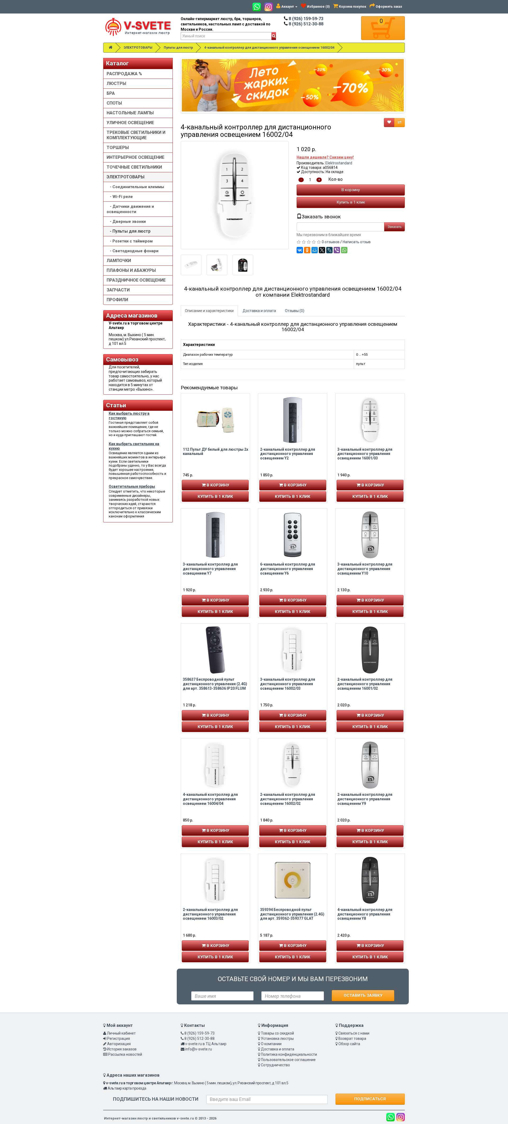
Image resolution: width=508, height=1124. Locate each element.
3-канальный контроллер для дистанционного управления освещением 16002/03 (287, 683)
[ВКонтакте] (300, 250)
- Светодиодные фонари (132, 251)
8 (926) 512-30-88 (305, 23)
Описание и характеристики (209, 311)
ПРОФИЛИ (117, 299)
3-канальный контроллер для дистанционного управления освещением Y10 (364, 568)
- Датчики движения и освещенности (130, 209)
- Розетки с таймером (130, 241)
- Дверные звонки (126, 221)
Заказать (394, 227)
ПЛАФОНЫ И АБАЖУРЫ (131, 270)
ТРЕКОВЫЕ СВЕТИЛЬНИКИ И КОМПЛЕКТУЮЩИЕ (136, 135)
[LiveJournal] (329, 250)
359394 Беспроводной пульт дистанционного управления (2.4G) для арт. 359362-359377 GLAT (292, 914)
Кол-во (335, 179)
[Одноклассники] (307, 250)
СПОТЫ (114, 103)
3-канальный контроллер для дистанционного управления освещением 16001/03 (364, 454)
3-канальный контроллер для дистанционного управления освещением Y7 (210, 568)
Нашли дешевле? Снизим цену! (325, 157)
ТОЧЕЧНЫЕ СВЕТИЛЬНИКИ (134, 167)
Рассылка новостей (125, 1054)
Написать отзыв (357, 242)
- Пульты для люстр (129, 231)
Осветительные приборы (132, 486)
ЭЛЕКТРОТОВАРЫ (138, 47)
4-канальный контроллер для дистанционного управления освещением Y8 (364, 914)
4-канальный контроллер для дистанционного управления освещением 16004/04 (210, 799)
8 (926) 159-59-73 (305, 18)
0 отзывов (330, 242)
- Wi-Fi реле (120, 196)
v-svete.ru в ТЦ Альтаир (205, 1044)
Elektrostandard (338, 163)
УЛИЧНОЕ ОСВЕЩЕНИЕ (130, 122)
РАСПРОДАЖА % (124, 73)
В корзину (351, 189)
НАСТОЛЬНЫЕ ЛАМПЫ (130, 112)
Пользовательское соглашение (288, 1060)
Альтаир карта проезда (127, 1088)
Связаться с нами (353, 1033)
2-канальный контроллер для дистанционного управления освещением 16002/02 (287, 799)
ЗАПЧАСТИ (118, 289)
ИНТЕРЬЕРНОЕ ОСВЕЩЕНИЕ (135, 157)
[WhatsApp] (344, 250)
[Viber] (337, 250)
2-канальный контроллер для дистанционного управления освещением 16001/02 (364, 683)
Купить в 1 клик (351, 202)
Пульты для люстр (178, 47)
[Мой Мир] (314, 250)
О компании (271, 1044)
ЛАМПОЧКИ (119, 260)
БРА (111, 93)
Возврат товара (352, 1038)
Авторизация (119, 1044)
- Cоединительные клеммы (135, 186)
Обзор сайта (349, 1044)
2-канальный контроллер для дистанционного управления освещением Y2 (287, 454)
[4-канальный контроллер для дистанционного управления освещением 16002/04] (235, 195)
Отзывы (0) (294, 311)
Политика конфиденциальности (289, 1054)
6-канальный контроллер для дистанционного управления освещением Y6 (287, 568)
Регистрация (118, 1038)
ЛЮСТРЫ (116, 83)
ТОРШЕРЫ (118, 147)
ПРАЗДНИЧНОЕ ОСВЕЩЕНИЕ (136, 280)
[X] (322, 250)
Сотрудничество (275, 1065)
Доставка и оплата (259, 311)
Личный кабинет (121, 1033)
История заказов (122, 1049)
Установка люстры (277, 1038)
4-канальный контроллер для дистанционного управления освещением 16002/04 (269, 47)
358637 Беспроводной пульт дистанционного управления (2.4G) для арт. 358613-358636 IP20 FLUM (215, 683)
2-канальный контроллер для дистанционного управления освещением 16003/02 (210, 914)
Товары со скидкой (277, 1033)
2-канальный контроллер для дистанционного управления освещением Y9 (364, 799)
